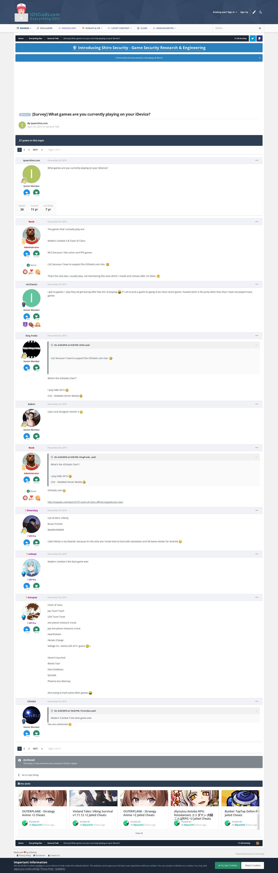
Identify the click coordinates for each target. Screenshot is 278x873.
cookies (39, 865)
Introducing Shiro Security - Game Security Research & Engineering (139, 47)
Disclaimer (46, 28)
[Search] (260, 28)
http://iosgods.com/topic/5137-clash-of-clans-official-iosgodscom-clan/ (85, 502)
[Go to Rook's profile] (31, 235)
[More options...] (257, 160)
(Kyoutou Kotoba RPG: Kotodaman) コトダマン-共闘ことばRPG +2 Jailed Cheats (193, 814)
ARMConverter (165, 28)
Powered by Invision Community (250, 853)
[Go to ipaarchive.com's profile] (22, 125)
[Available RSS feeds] (258, 843)
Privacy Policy (24, 855)
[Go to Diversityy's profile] (31, 524)
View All (139, 833)
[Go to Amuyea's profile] (31, 611)
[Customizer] (254, 12)
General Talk (52, 126)
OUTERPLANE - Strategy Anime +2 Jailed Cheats (139, 813)
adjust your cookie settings (27, 868)
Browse (24, 28)
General (26, 115)
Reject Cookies (253, 865)
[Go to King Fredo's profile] (31, 349)
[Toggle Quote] (52, 345)
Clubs (143, 28)
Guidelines (60, 868)
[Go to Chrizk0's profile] (31, 715)
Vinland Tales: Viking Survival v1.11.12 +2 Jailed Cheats (93, 813)
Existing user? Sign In (224, 12)
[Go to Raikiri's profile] (31, 418)
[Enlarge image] (107, 264)
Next (35, 149)
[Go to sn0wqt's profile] (31, 568)
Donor (33, 265)
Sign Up (244, 12)
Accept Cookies (229, 865)
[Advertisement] (139, 86)
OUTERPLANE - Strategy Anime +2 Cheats (38, 813)
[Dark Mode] (260, 12)
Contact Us (55, 855)
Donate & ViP (92, 28)
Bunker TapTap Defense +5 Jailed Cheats (243, 813)
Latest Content (120, 28)
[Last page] (42, 150)
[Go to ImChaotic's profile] (31, 298)
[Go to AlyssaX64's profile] (25, 823)
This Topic (246, 28)
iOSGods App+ (68, 28)
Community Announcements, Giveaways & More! (139, 57)
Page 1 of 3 (54, 149)
